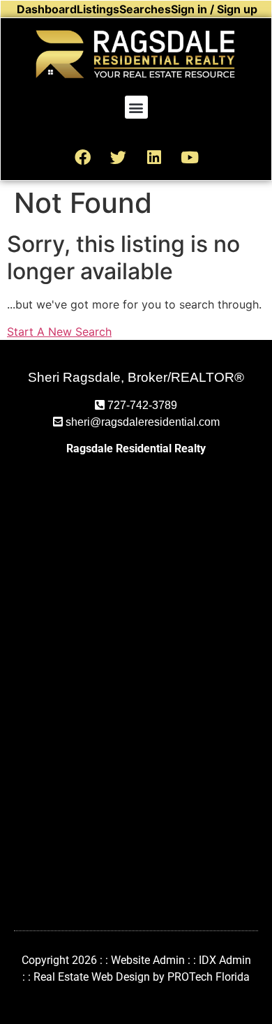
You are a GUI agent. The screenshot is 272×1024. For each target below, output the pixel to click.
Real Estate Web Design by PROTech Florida (141, 977)
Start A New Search (59, 332)
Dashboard (47, 9)
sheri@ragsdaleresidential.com (143, 422)
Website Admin (148, 960)
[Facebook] (83, 157)
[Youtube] (190, 157)
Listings (98, 9)
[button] (136, 107)
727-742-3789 (142, 405)
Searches (145, 9)
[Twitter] (119, 157)
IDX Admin (225, 960)
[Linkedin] (154, 157)
